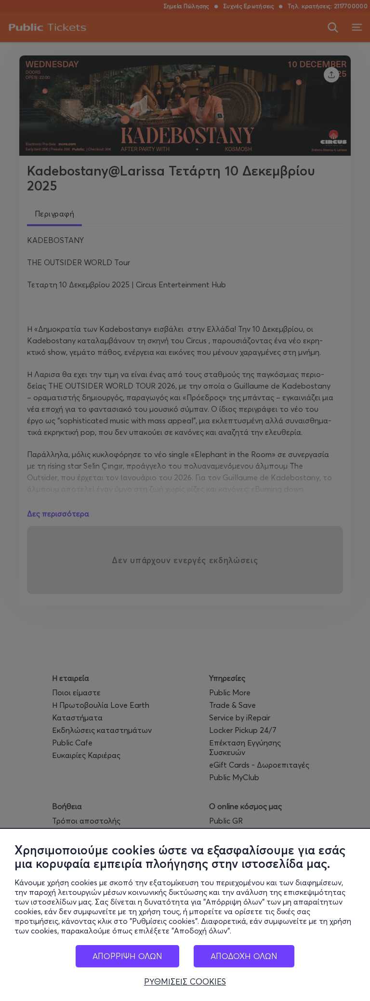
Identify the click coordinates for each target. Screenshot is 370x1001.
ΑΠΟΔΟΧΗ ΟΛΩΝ (244, 956)
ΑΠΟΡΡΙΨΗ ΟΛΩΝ (127, 956)
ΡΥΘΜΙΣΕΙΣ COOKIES (185, 982)
